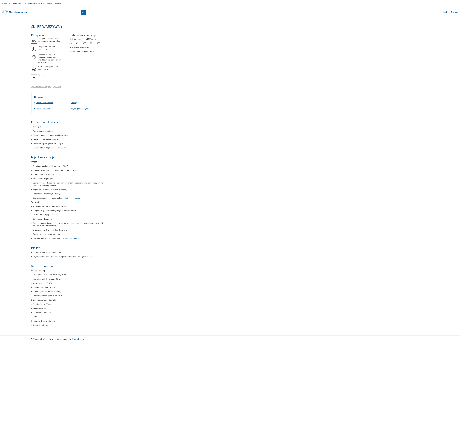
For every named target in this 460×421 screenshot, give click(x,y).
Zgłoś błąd (57, 87)
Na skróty (39, 97)
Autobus (34, 162)
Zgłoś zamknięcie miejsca (41, 87)
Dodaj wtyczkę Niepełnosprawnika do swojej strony (65, 339)
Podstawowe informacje (82, 35)
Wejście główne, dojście (80, 109)
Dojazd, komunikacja (43, 109)
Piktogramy (37, 35)
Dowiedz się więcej (54, 3)
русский (454, 12)
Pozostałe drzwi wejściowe (43, 321)
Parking (74, 103)
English (446, 12)
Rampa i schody (38, 270)
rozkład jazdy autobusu (71, 198)
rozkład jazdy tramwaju (71, 238)
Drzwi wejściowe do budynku (43, 300)
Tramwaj (35, 202)
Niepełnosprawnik (15, 12)
